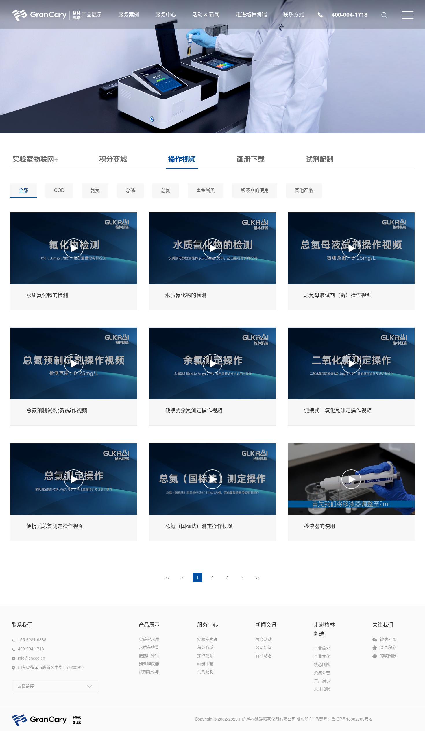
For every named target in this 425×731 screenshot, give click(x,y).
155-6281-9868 (32, 639)
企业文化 (322, 656)
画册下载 (251, 159)
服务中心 (165, 14)
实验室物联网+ (35, 159)
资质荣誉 (322, 672)
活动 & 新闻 (205, 14)
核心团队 (322, 664)
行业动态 (264, 655)
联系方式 (293, 14)
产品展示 (91, 14)
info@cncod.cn (31, 658)
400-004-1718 (349, 14)
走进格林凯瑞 (251, 14)
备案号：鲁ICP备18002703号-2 (346, 719)
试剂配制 (319, 159)
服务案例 (128, 14)
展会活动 (264, 639)
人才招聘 (322, 688)
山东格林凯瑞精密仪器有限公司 (267, 719)
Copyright (204, 719)
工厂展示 (322, 680)
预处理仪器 (149, 663)
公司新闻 (264, 647)
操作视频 (182, 159)
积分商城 (113, 159)
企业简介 (322, 648)
